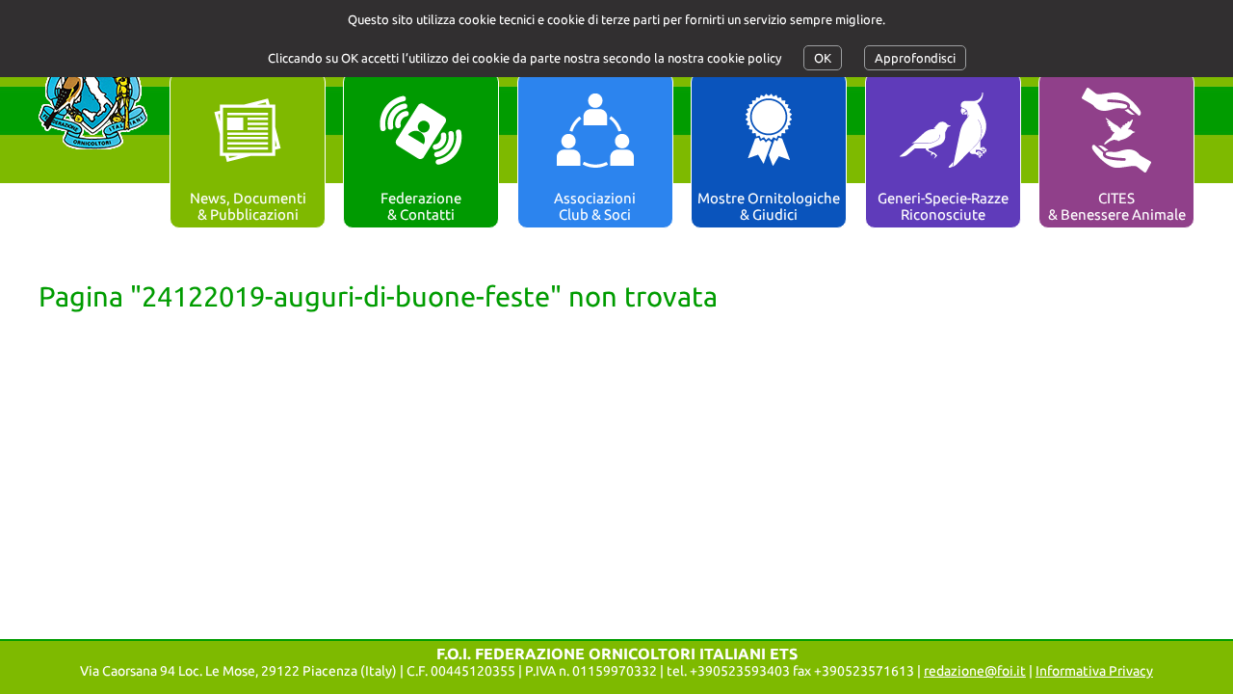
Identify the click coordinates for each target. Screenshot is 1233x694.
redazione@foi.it (975, 671)
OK (822, 58)
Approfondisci (915, 58)
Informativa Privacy (1094, 671)
